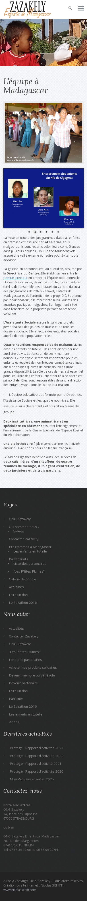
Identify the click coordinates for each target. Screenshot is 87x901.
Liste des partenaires (29, 563)
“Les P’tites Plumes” (28, 571)
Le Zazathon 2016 (23, 602)
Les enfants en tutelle (30, 551)
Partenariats (18, 559)
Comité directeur (15, 278)
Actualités (16, 587)
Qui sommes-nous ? (24, 526)
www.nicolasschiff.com (19, 890)
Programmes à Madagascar (30, 546)
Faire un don (18, 594)
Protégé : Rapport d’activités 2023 (36, 748)
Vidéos (18, 531)
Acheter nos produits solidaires (33, 667)
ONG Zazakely (20, 519)
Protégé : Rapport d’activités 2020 (36, 771)
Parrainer (16, 698)
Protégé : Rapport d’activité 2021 (36, 763)
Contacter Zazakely (23, 539)
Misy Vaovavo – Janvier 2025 (32, 779)
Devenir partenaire (23, 683)
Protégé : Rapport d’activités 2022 (36, 755)
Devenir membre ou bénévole (32, 675)
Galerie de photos (23, 579)
